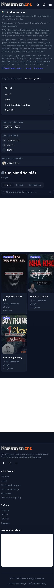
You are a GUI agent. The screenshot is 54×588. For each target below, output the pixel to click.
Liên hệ (28, 68)
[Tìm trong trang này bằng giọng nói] (50, 192)
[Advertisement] (27, 225)
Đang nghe (6, 523)
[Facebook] (3, 463)
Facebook (39, 68)
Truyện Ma (5, 510)
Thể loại (4, 514)
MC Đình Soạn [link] (12, 303)
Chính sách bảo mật (10, 489)
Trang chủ (5, 78)
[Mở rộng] (49, 99)
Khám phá (17, 78)
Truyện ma (7, 127)
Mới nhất (8, 185)
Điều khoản (6, 493)
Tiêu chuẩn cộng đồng (11, 498)
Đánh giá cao (35, 185)
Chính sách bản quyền (11, 68)
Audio (17, 127)
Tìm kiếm (5, 519)
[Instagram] (10, 463)
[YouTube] (16, 463)
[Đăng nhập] (44, 4)
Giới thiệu (5, 477)
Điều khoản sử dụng (37, 583)
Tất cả (8, 94)
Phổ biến (20, 185)
